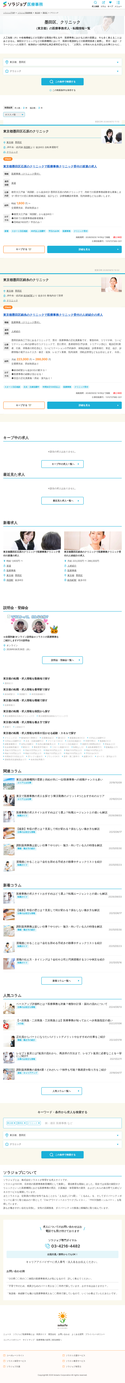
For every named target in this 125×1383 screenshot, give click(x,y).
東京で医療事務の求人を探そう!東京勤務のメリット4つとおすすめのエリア (60, 796)
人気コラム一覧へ (62, 1091)
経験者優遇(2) (11, 744)
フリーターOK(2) (55, 741)
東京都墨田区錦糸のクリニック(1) (53, 716)
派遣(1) (8, 727)
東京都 (37, 13)
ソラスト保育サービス (16, 1361)
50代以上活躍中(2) (13, 741)
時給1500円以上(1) (74, 750)
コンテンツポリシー (12, 1340)
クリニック (12, 151)
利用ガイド (41, 1334)
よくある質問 (77, 1334)
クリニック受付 (81, 231)
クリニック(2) (11, 738)
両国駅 (27, 147)
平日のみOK (54, 231)
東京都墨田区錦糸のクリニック (26, 280)
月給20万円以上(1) (33, 750)
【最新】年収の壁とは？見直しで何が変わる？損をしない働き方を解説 (58, 828)
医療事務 (16, 173)
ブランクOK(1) (53, 756)
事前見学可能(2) (41, 747)
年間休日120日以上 (51, 387)
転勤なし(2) (78, 747)
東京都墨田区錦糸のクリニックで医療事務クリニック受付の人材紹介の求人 (53, 314)
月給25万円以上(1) (13, 750)
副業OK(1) (88, 756)
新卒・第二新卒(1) (71, 756)
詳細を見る (84, 249)
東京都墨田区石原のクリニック (26, 131)
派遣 (13, 183)
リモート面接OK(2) (60, 747)
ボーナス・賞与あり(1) (106, 756)
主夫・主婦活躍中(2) (34, 741)
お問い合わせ (64, 1334)
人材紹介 (16, 331)
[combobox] (81, 1123)
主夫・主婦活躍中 (31, 387)
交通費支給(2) (48, 738)
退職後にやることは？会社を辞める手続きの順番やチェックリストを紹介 (59, 861)
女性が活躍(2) (27, 744)
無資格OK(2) (105, 741)
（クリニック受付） (31, 173)
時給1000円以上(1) (74, 753)
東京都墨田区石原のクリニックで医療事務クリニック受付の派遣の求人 (50, 166)
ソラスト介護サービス (75, 1355)
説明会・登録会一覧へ (62, 660)
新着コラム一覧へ (62, 980)
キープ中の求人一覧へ (63, 464)
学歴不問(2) (90, 741)
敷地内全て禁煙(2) (29, 738)
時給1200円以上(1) (33, 753)
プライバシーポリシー (95, 1334)
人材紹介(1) (20, 727)
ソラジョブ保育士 (73, 1366)
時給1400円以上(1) (94, 750)
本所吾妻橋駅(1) (38, 694)
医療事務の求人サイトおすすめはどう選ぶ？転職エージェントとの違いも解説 (61, 812)
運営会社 (52, 1334)
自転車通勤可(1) (95, 747)
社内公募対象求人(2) (47, 744)
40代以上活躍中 (38, 231)
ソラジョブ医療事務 (25, 13)
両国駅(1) (23, 694)
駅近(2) (26, 747)
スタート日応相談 (20, 231)
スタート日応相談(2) (69, 744)
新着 (6, 231)
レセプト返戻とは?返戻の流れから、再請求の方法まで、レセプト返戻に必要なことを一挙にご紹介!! (69, 1054)
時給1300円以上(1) (13, 753)
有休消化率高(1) (37, 759)
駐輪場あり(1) (112, 747)
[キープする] (24, 249)
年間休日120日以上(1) (14, 756)
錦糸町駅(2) (10, 694)
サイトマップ (29, 1340)
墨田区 (45, 13)
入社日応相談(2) (74, 741)
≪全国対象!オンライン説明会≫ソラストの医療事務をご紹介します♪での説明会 (31, 638)
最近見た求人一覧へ (63, 500)
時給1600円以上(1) (53, 750)
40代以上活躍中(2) (97, 738)
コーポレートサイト (15, 1355)
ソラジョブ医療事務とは (24, 1334)
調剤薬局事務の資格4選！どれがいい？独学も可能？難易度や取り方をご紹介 (61, 1069)
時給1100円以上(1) (53, 753)
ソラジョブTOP (9, 13)
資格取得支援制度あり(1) (15, 759)
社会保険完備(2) (12, 747)
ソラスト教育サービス (75, 1361)
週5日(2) (61, 738)
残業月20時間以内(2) (91, 744)
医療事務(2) (10, 705)
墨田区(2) (9, 683)
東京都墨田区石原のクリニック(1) (19, 716)
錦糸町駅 (28, 295)
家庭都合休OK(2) (77, 738)
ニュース (7, 1334)
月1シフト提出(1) (35, 756)
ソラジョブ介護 (13, 1366)
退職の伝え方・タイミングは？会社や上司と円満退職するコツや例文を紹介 (60, 959)
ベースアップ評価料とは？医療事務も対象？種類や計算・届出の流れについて (61, 1003)
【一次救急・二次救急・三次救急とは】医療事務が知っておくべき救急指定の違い (64, 1020)
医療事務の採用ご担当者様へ (49, 1340)
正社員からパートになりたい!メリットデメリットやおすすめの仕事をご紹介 (60, 1036)
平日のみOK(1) (92, 753)
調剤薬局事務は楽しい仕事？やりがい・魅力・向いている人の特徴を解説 (59, 845)
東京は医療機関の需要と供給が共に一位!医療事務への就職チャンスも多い (59, 779)
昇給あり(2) (110, 744)
